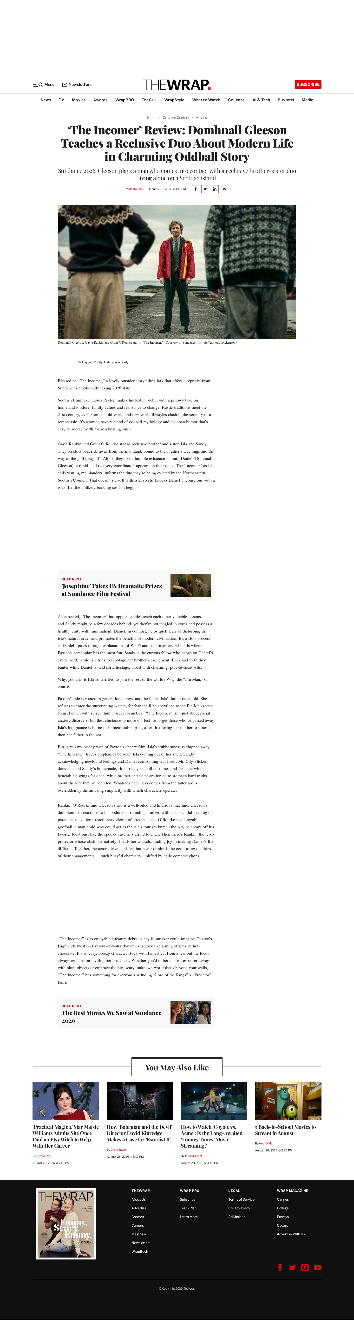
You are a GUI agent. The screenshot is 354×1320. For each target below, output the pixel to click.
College (282, 1208)
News (46, 100)
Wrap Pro (190, 1191)
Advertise (138, 1208)
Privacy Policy (239, 1208)
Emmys (283, 1217)
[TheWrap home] (177, 85)
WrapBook (139, 1251)
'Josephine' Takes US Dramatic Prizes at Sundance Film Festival (112, 589)
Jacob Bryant (193, 1156)
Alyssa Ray (43, 1156)
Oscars (282, 1225)
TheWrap (140, 1191)
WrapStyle (174, 100)
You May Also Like (177, 1067)
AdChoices (236, 1217)
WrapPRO (124, 100)
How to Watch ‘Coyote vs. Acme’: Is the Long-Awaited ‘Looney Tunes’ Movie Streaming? (212, 1136)
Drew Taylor (119, 1149)
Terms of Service (241, 1199)
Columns (236, 100)
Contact (137, 1217)
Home (152, 118)
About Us (138, 1199)
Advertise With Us (291, 1234)
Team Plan (188, 1208)
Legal (234, 1191)
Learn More (189, 1217)
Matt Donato (134, 189)
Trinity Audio (102, 362)
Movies (78, 100)
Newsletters (80, 84)
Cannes (283, 1199)
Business (286, 100)
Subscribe (308, 84)
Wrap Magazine (292, 1191)
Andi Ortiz (265, 1143)
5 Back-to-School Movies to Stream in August (285, 1129)
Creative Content (176, 118)
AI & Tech (261, 100)
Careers (137, 1225)
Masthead (139, 1234)
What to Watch (206, 100)
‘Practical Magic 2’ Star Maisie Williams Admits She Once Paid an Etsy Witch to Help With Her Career (66, 1136)
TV (61, 100)
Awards (100, 100)
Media (307, 100)
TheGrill (149, 100)
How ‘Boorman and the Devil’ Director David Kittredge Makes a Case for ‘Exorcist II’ (139, 1132)
